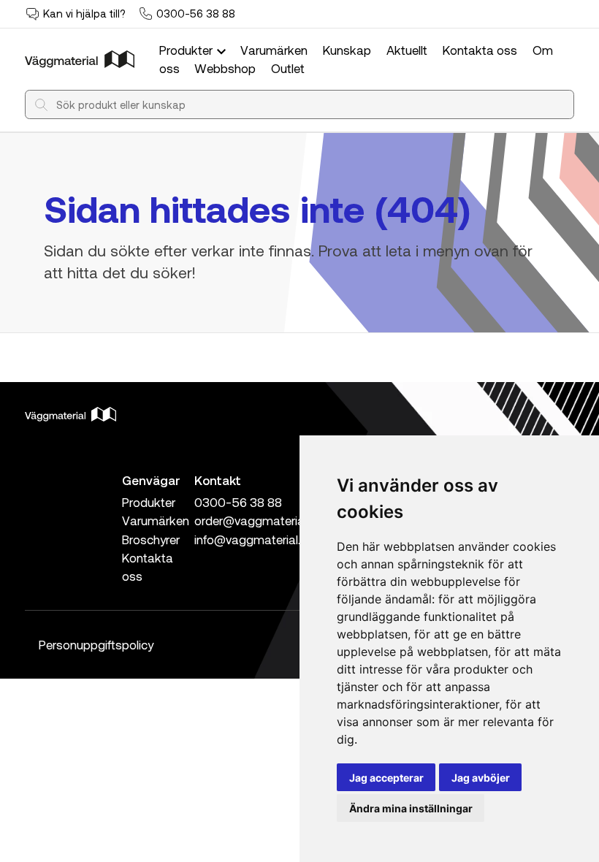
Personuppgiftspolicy (96, 644)
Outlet (288, 68)
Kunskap (347, 49)
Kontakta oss (480, 49)
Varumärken (274, 49)
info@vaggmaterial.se (253, 539)
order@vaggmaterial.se (258, 520)
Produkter (187, 49)
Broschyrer (151, 539)
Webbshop (225, 68)
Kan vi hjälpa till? (84, 13)
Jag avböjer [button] (480, 777)
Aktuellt (406, 49)
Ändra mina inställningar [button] (411, 808)
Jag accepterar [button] (386, 777)
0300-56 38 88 (195, 13)
